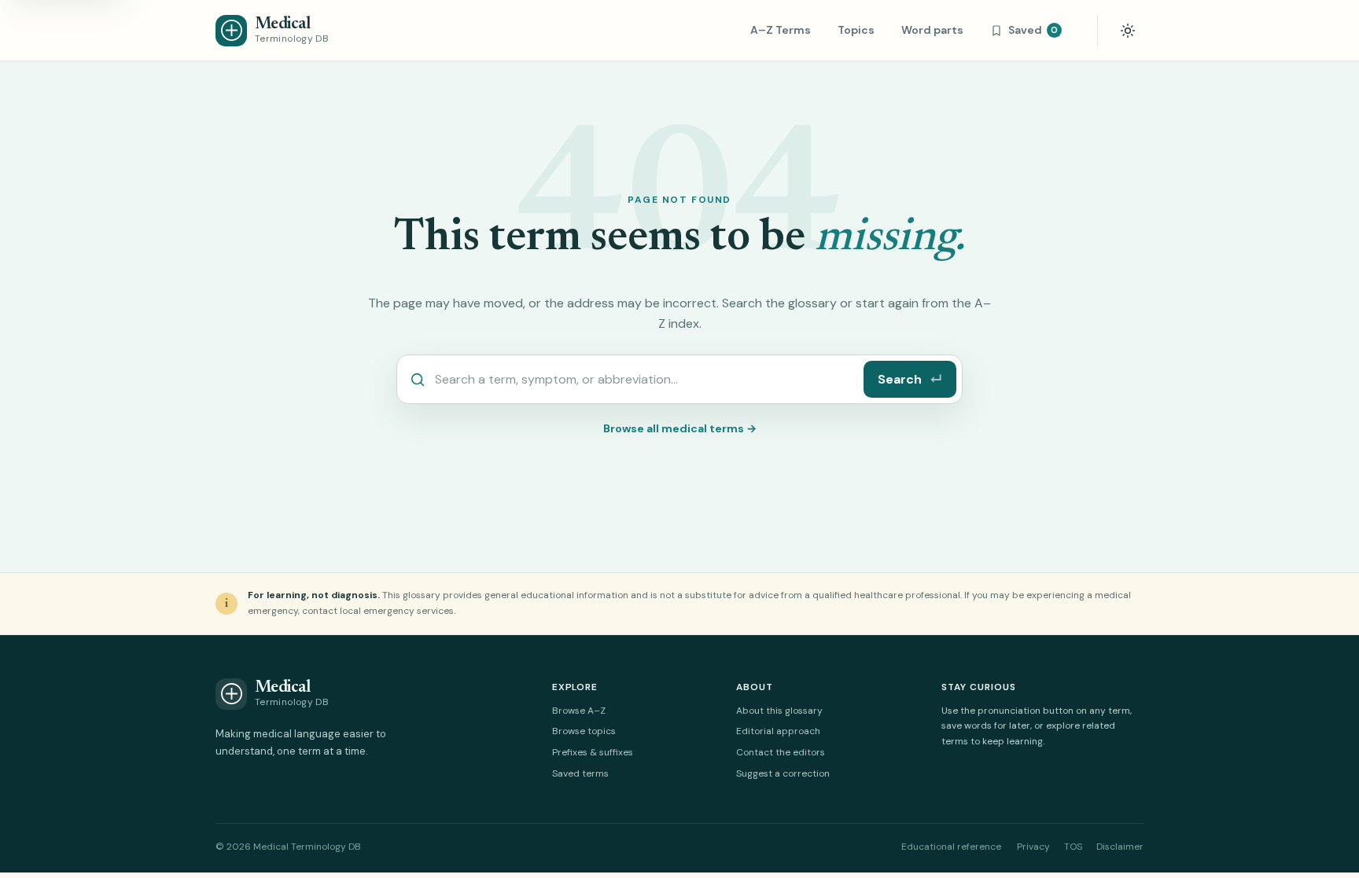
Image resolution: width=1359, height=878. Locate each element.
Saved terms (580, 773)
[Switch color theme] (1128, 30)
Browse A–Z (579, 710)
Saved (1033, 30)
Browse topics (584, 731)
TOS (1073, 846)
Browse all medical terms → (680, 428)
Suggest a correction (783, 773)
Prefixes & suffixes (592, 752)
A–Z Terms (780, 30)
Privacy (1033, 846)
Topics (856, 30)
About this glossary (779, 710)
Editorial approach (778, 731)
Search (910, 379)
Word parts (932, 30)
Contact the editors (780, 752)
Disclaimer (1120, 846)
